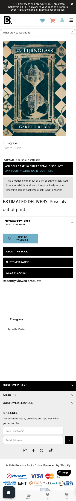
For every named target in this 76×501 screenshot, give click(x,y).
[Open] (9, 492)
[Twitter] (42, 450)
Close (72, 4)
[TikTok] (50, 450)
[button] (71, 20)
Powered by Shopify (57, 465)
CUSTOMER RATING (18, 262)
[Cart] (52, 20)
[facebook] (33, 450)
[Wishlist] (42, 20)
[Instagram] (25, 450)
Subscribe (69, 440)
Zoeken (72, 32)
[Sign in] (62, 20)
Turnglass (16, 319)
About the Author (16, 272)
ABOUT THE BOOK (17, 251)
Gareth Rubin (12, 148)
